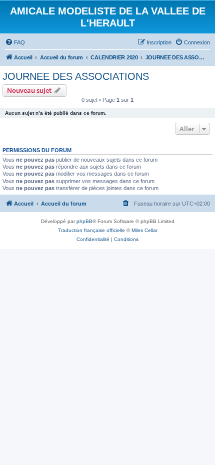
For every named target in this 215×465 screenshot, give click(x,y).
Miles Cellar (145, 230)
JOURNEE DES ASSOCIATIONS (75, 76)
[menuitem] (15, 42)
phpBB (84, 221)
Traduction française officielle (91, 230)
